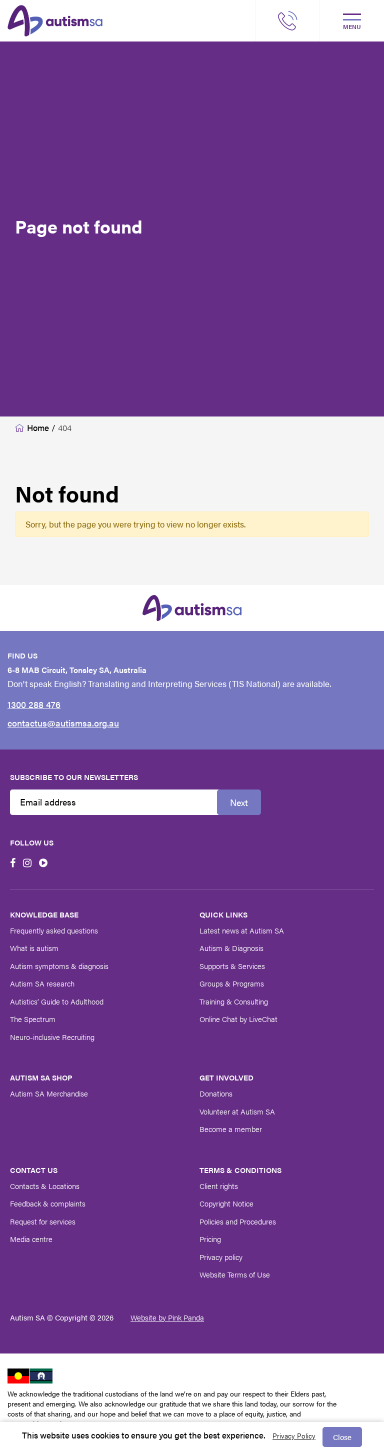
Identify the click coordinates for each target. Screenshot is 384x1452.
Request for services (43, 1221)
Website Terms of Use (235, 1274)
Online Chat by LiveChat (239, 1019)
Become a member (231, 1129)
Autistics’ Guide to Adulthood (57, 1001)
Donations (216, 1093)
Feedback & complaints (48, 1203)
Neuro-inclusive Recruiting (52, 1037)
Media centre (31, 1239)
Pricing (210, 1239)
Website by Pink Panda (167, 1317)
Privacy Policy (294, 1435)
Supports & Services (232, 965)
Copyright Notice (227, 1203)
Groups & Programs (232, 983)
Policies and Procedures (238, 1221)
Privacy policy (221, 1257)
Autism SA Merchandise (49, 1093)
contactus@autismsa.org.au (63, 722)
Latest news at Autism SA (242, 930)
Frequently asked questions (54, 930)
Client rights (219, 1185)
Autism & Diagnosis (232, 947)
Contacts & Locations (45, 1185)
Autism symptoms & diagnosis (59, 965)
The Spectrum (33, 1019)
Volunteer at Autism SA (237, 1111)
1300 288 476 (34, 704)
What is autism (34, 947)
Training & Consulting (234, 1001)
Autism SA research (42, 983)
